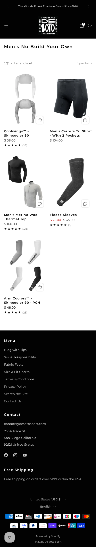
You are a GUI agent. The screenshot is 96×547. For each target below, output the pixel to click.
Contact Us (12, 401)
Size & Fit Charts (16, 372)
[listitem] (48, 6)
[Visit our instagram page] (15, 455)
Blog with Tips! (15, 350)
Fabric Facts (13, 365)
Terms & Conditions (19, 379)
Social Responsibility (20, 357)
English (45, 506)
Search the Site (16, 394)
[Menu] (6, 25)
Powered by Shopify (48, 536)
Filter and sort (21, 63)
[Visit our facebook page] (5, 455)
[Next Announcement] (88, 6)
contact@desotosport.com (25, 424)
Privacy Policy (15, 387)
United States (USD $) (45, 499)
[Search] (90, 25)
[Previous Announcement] (7, 6)
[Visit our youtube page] (24, 455)
